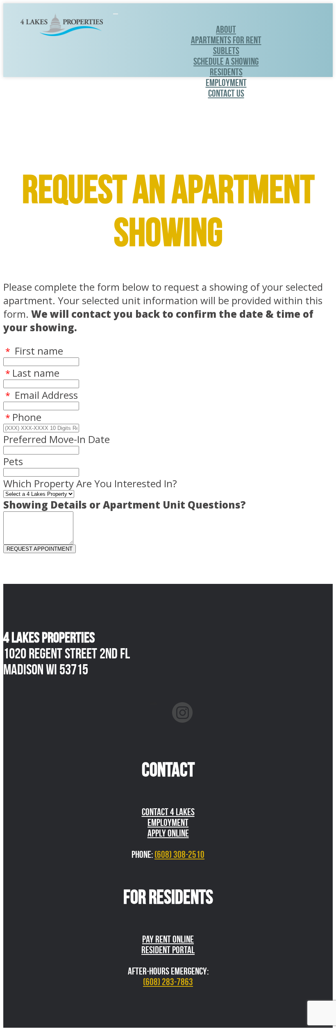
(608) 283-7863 (168, 982)
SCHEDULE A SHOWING (226, 61)
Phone (23, 417)
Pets (13, 461)
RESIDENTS (226, 72)
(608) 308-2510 (179, 854)
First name (34, 350)
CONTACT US (226, 93)
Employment (226, 82)
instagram (182, 703)
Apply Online (168, 833)
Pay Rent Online (168, 939)
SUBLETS (226, 50)
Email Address (41, 395)
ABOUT (226, 29)
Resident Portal (168, 950)
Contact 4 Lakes (168, 812)
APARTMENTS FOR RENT (226, 40)
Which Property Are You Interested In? (90, 483)
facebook (153, 703)
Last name (32, 373)
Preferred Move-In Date (56, 439)
